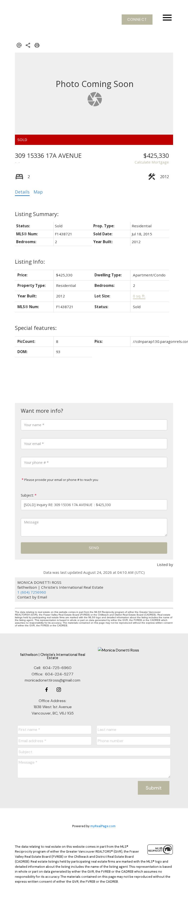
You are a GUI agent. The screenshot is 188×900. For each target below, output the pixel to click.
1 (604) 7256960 (31, 592)
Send (94, 547)
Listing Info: (30, 261)
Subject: (27, 495)
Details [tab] (22, 192)
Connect (137, 19)
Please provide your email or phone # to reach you (61, 479)
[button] (137, 19)
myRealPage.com (103, 826)
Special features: (36, 327)
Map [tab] (38, 192)
